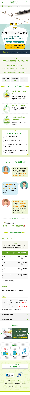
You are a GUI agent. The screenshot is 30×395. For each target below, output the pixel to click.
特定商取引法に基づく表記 (20, 383)
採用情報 (15, 381)
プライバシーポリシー (8, 383)
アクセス (22, 381)
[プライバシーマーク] (19, 375)
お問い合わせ (12, 386)
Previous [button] (1, 333)
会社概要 (8, 381)
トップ (4, 6)
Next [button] (28, 333)
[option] (15, 333)
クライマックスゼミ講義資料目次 (14, 226)
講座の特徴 (5, 78)
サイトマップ (19, 386)
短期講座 (10, 6)
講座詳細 (15, 78)
